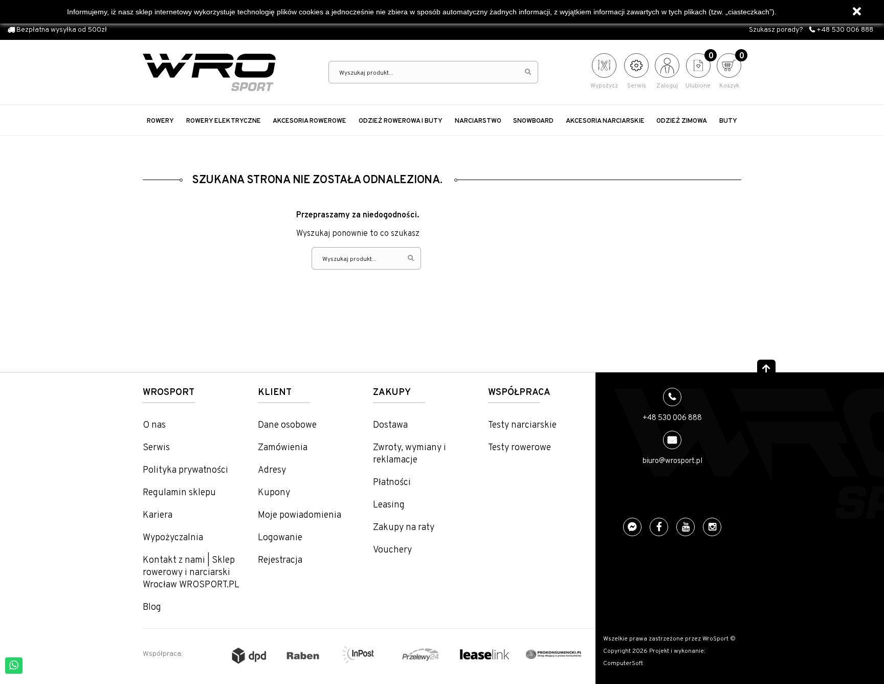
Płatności (392, 483)
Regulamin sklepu (179, 493)
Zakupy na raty (403, 528)
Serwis (156, 448)
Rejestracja (280, 560)
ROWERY (160, 121)
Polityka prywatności (185, 470)
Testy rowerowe (519, 448)
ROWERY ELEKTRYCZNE (223, 121)
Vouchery (392, 550)
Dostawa (390, 425)
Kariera (157, 515)
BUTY (728, 121)
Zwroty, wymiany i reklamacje (409, 454)
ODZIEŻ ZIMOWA (681, 121)
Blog (152, 607)
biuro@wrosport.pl (672, 461)
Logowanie (280, 538)
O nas (154, 425)
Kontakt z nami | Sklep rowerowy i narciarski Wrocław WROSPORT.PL (191, 573)
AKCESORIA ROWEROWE (309, 121)
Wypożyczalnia (173, 538)
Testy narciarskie (522, 425)
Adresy (272, 470)
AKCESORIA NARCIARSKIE (605, 121)
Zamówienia (282, 448)
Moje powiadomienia (299, 515)
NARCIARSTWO (478, 121)
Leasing (389, 505)
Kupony (274, 493)
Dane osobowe (287, 425)
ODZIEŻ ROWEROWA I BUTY (401, 121)
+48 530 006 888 (844, 30)
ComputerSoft (623, 663)
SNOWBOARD (533, 121)
